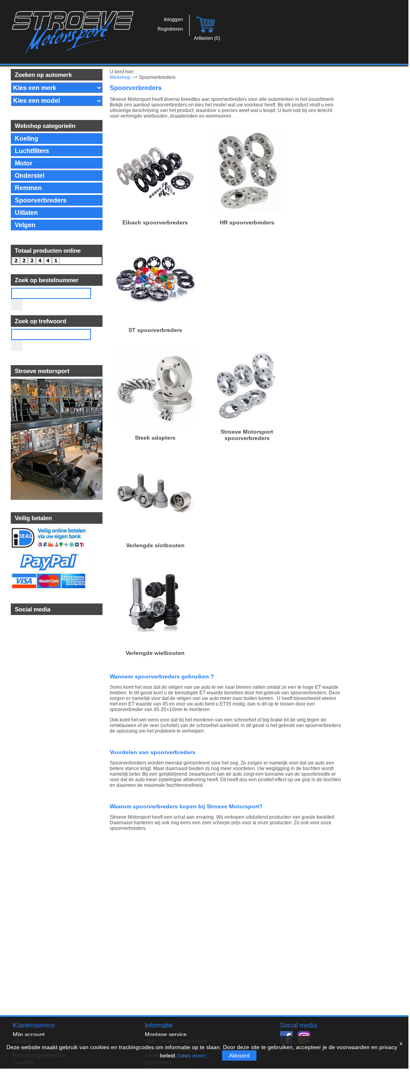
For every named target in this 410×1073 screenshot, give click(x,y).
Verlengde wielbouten (155, 653)
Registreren (170, 29)
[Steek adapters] (155, 424)
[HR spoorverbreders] (247, 208)
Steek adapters (155, 437)
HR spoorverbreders (247, 222)
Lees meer (191, 1055)
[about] (56, 498)
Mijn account (29, 1034)
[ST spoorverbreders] (155, 316)
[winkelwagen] (206, 33)
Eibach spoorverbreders (155, 222)
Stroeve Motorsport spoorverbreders (247, 434)
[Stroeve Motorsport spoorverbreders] (247, 424)
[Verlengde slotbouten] (155, 531)
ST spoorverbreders (155, 330)
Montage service (166, 1034)
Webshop (120, 77)
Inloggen (173, 19)
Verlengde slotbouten (155, 545)
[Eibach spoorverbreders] (155, 208)
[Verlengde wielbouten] (155, 639)
